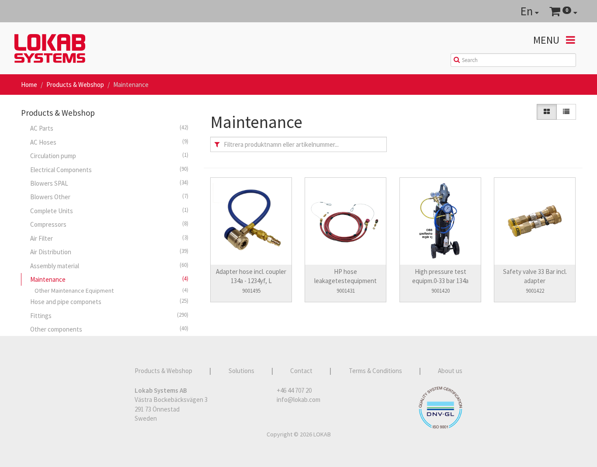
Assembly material (109, 265)
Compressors (109, 224)
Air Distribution (109, 251)
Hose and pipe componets (109, 301)
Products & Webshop (75, 84)
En (528, 10)
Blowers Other (109, 196)
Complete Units (109, 210)
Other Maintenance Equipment (111, 290)
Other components (109, 329)
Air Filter (109, 238)
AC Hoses (109, 142)
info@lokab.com (298, 399)
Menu (547, 40)
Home (29, 84)
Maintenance (109, 279)
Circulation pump (109, 155)
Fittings (109, 315)
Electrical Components (109, 169)
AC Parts (109, 128)
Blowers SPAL (109, 183)
